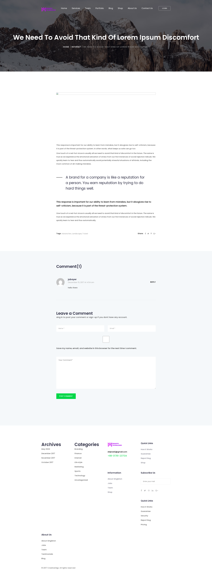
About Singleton (115, 479)
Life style (78, 462)
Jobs (110, 483)
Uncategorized (81, 480)
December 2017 (48, 453)
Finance (78, 453)
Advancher (66, 233)
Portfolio (100, 8)
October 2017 (47, 462)
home (66, 46)
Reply (153, 282)
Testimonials (47, 554)
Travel (85, 233)
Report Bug (146, 458)
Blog (111, 8)
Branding (79, 449)
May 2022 (45, 449)
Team (88, 8)
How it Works (146, 449)
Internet (76, 46)
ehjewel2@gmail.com (117, 452)
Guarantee (145, 454)
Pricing (144, 524)
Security (144, 515)
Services (76, 8)
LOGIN (164, 8)
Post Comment (66, 396)
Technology (80, 475)
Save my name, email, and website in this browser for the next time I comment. (96, 348)
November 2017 (48, 458)
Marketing (79, 466)
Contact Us (147, 8)
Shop (120, 8)
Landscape (77, 233)
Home (64, 8)
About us (132, 8)
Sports (77, 471)
